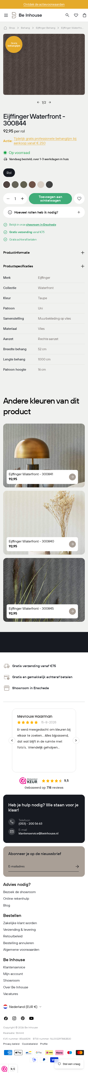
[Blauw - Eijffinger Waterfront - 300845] (49, 184)
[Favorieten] (76, 15)
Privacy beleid (11, 1043)
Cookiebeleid (30, 1043)
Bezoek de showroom (19, 892)
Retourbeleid (12, 936)
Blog (6, 905)
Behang (25, 27)
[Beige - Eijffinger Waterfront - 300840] (40, 184)
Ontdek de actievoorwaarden (44, 4)
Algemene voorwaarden (21, 949)
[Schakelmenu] (6, 15)
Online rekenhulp (16, 898)
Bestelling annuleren (18, 943)
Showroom (11, 980)
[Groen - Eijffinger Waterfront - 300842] (23, 184)
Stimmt (20, 1033)
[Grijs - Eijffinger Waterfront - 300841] (15, 184)
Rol (9, 173)
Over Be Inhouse (15, 987)
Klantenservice (14, 967)
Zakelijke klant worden (20, 923)
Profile (44, 1043)
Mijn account (13, 974)
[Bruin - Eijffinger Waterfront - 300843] (32, 184)
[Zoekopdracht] (67, 15)
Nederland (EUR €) (23, 1007)
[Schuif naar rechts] (49, 102)
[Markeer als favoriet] (79, 198)
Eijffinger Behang (45, 27)
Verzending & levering (19, 929)
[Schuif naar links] (38, 102)
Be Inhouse (31, 1027)
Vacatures (10, 994)
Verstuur (77, 866)
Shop (12, 27)
